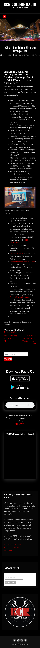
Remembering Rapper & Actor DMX (10, 338)
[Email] (25, 640)
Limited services (16, 253)
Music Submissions (11, 547)
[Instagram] (21, 640)
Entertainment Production (20, 297)
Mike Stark (18, 55)
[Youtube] (18, 640)
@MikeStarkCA (10, 332)
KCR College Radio (20, 4)
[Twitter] (14, 640)
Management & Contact (13, 544)
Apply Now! (20, 423)
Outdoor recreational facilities (22, 261)
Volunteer (8, 550)
